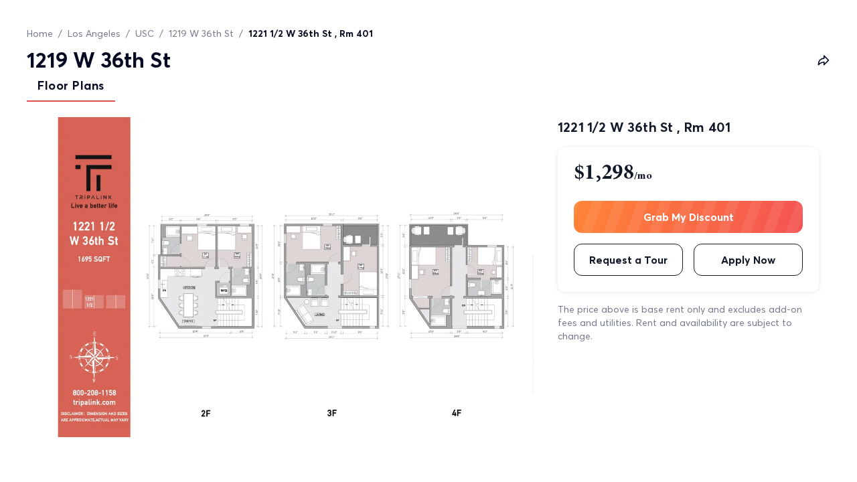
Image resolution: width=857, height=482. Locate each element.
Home (40, 33)
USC (144, 33)
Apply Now (748, 259)
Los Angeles (94, 33)
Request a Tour (628, 259)
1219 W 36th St (201, 33)
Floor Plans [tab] (70, 85)
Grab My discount (688, 217)
